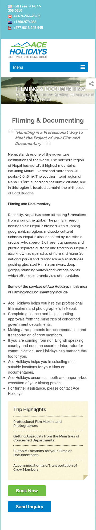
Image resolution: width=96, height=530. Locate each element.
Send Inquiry (29, 506)
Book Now (27, 490)
